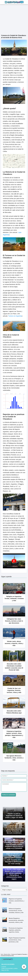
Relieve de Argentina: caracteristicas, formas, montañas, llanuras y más (16, 910)
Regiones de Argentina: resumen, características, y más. (16, 900)
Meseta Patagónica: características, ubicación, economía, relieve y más (16, 920)
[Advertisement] (14, 19)
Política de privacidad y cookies (9, 968)
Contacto (3, 966)
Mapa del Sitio (5, 970)
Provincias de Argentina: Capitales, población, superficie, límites (16, 930)
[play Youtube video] (14, 560)
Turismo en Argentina (15, 316)
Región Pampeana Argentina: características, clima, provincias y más (17, 940)
